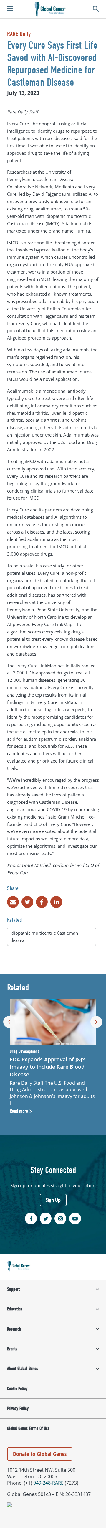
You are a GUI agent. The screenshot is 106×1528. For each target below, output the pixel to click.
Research (14, 1329)
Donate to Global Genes (40, 1454)
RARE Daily (19, 34)
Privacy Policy (18, 1408)
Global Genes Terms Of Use (28, 1428)
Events (12, 1348)
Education (14, 1309)
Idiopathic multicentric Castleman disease (44, 936)
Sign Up (53, 1199)
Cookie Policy (17, 1388)
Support (13, 1289)
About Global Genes (22, 1368)
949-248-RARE (48, 1483)
